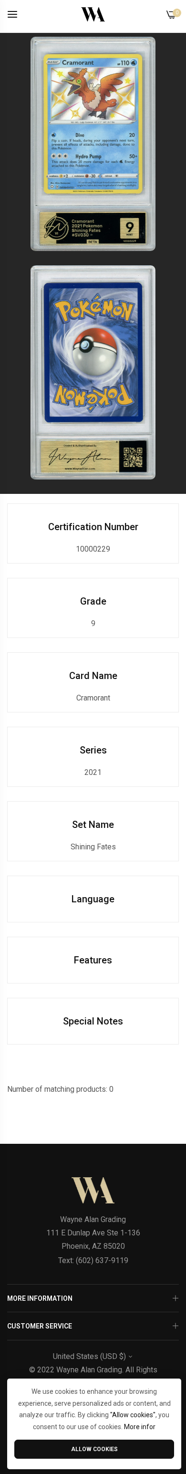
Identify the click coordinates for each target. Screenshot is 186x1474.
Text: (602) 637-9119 (93, 1260)
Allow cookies (94, 1449)
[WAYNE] (93, 14)
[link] (93, 144)
